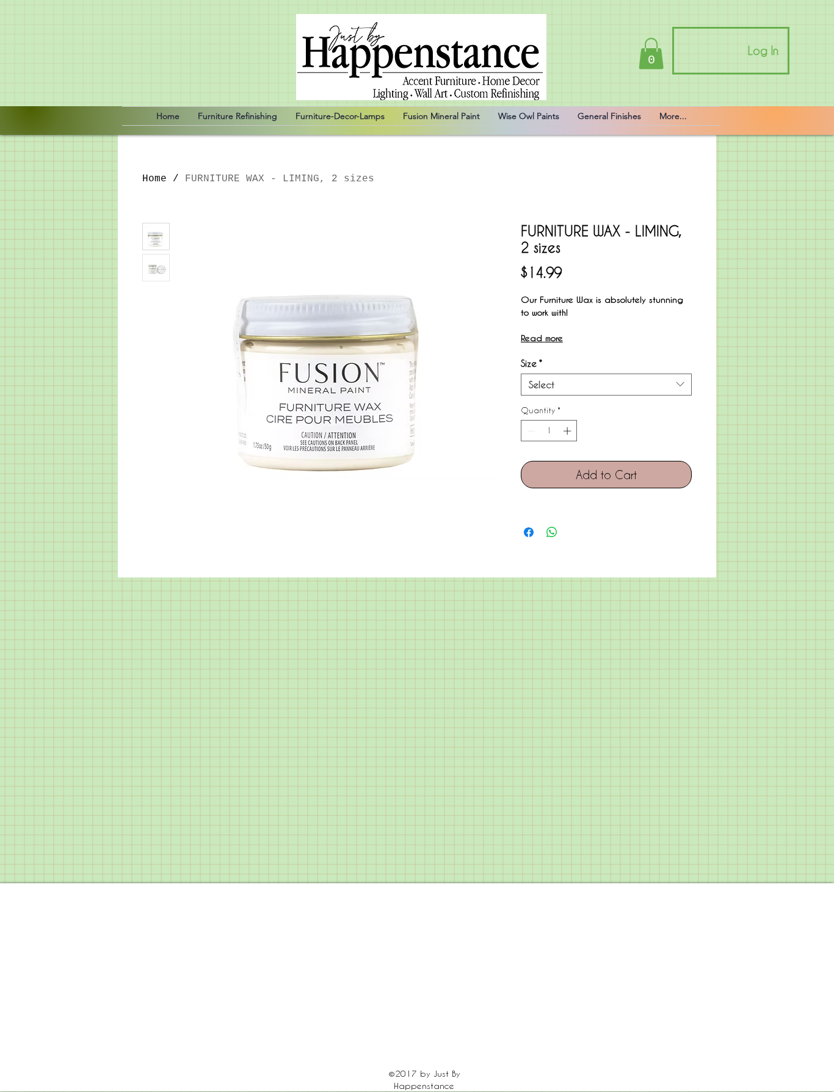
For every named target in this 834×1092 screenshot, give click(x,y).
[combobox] (606, 385)
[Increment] (568, 431)
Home (154, 178)
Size (531, 363)
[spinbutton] (549, 431)
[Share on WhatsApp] (552, 532)
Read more (542, 338)
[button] (651, 53)
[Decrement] (530, 431)
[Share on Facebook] (528, 532)
